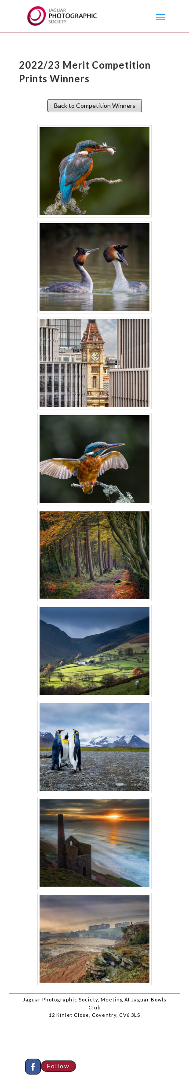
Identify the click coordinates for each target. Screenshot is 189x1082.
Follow (58, 1066)
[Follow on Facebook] (33, 1067)
